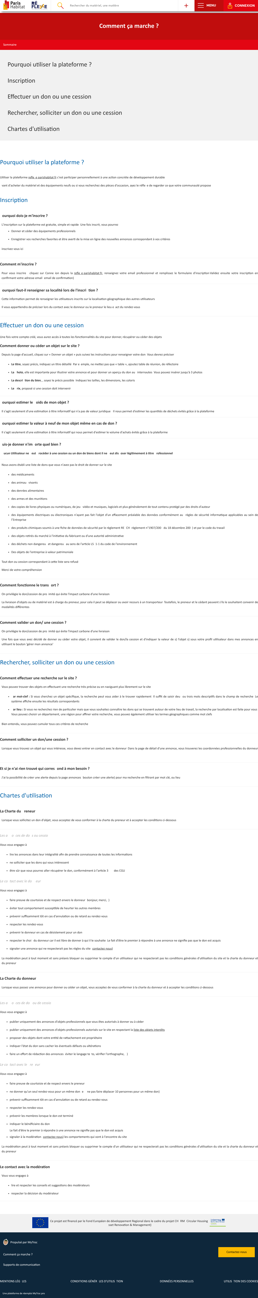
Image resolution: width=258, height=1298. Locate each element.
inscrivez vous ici (12, 249)
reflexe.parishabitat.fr (42, 177)
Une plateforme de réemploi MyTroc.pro (24, 1293)
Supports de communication (21, 1264)
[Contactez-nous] (236, 1256)
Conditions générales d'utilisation (97, 1281)
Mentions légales (13, 1281)
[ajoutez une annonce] (186, 5)
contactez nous (102, 948)
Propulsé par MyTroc (23, 1242)
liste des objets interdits (149, 1030)
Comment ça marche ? (18, 1254)
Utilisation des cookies (241, 1281)
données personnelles (177, 1281)
